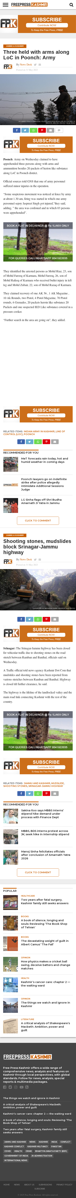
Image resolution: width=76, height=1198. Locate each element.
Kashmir (43, 1142)
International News (15, 1160)
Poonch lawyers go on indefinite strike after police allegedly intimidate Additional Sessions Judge (44, 484)
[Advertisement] (38, 364)
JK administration (42, 1156)
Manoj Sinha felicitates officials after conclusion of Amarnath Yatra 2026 (45, 855)
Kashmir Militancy (37, 1146)
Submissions (45, 1185)
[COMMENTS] (59, 129)
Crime (29, 1151)
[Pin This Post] (42, 129)
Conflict (65, 1142)
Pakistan (56, 1146)
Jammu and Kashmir (37, 783)
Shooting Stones (15, 786)
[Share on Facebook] (16, 129)
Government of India (16, 1156)
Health (18, 1151)
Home (7, 1185)
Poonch (29, 434)
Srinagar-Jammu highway (45, 786)
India (54, 1142)
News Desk (26, 64)
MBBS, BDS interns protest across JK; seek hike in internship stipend (45, 832)
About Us (29, 1185)
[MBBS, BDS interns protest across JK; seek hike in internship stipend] (10, 836)
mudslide (57, 783)
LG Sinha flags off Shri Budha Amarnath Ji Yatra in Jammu (41, 501)
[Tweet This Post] (25, 129)
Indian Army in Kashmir (39, 431)
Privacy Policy (64, 1185)
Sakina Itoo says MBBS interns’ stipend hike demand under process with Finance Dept (42, 814)
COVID (7, 1151)
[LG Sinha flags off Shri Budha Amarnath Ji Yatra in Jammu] (10, 505)
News (32, 1142)
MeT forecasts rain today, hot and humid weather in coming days (44, 460)
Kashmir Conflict (14, 1146)
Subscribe (39, 1189)
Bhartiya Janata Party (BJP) (51, 1151)
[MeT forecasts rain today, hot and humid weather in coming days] (10, 464)
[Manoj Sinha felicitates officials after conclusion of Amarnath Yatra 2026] (10, 857)
